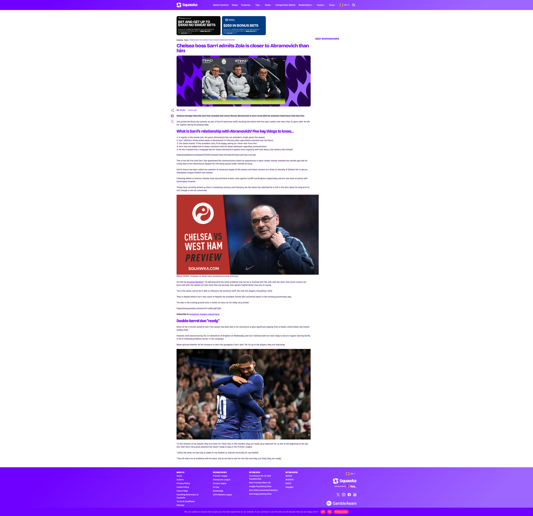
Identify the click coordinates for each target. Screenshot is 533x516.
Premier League (220, 475)
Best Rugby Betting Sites (260, 494)
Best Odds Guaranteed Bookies (263, 490)
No (329, 512)
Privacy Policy (183, 483)
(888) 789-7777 (205, 31)
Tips (257, 5)
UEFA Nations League (222, 494)
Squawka (180, 40)
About (179, 475)
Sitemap (180, 505)
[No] (529, 511)
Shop (332, 5)
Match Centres (220, 5)
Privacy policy (341, 512)
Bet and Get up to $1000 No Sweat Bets (196, 23)
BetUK (288, 483)
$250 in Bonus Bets (240, 25)
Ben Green (181, 110)
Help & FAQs (182, 490)
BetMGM (290, 479)
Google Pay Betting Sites (260, 486)
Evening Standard (195, 282)
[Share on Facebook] (172, 116)
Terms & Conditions (186, 501)
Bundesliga (218, 490)
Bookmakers (305, 5)
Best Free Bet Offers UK (260, 482)
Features (245, 5)
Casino (320, 5)
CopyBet (289, 487)
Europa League (219, 483)
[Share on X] (172, 121)
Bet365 (289, 475)
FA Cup (216, 487)
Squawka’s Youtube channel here (204, 314)
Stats (267, 5)
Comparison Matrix (285, 5)
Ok (323, 512)
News (235, 5)
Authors (180, 479)
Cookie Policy (183, 487)
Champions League (221, 479)
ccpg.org (184, 33)
